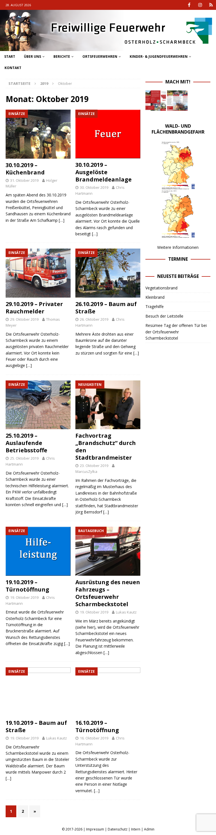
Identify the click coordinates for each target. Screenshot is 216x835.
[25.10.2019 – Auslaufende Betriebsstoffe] (38, 404)
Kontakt (12, 67)
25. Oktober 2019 (24, 458)
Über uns (32, 56)
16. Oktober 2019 (94, 738)
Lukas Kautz (126, 612)
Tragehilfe (154, 306)
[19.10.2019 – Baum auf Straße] (38, 691)
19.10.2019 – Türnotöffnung (27, 585)
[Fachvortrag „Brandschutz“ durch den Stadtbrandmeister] (107, 404)
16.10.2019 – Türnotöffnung (97, 726)
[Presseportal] (211, 5)
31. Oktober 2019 (24, 180)
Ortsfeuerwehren (99, 56)
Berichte (61, 56)
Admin (149, 829)
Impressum (95, 829)
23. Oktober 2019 (94, 465)
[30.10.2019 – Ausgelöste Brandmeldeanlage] (107, 134)
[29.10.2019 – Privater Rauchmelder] (38, 273)
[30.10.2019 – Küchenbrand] (38, 134)
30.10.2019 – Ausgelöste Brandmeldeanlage (103, 172)
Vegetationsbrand (161, 288)
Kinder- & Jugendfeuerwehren (159, 56)
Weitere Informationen (178, 247)
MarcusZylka (86, 471)
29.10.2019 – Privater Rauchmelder (34, 307)
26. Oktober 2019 (94, 319)
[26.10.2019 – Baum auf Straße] (107, 273)
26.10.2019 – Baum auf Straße (106, 307)
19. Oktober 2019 (24, 597)
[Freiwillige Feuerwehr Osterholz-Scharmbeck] (108, 47)
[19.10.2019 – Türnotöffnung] (38, 551)
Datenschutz (117, 829)
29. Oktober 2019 (24, 319)
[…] (61, 220)
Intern (135, 829)
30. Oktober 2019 (94, 187)
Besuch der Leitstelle (164, 316)
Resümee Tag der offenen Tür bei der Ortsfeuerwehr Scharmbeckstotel (176, 332)
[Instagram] (200, 5)
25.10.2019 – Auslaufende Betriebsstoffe (26, 443)
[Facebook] (189, 5)
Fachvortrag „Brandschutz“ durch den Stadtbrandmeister (105, 446)
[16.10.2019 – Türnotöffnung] (107, 691)
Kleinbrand (155, 297)
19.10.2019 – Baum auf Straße (36, 726)
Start (9, 56)
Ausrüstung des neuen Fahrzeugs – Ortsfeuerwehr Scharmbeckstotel (107, 593)
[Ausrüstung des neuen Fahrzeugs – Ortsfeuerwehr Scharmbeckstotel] (107, 551)
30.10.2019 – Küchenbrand (25, 168)
